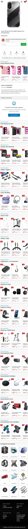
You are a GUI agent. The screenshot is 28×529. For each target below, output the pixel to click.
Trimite (23, 44)
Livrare (4, 515)
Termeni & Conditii (21, 515)
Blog (18, 507)
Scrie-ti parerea (14, 115)
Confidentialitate (20, 516)
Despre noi (19, 506)
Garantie (5, 516)
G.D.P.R (18, 521)
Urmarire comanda (7, 507)
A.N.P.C (18, 519)
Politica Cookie (20, 518)
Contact (5, 506)
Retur (4, 518)
